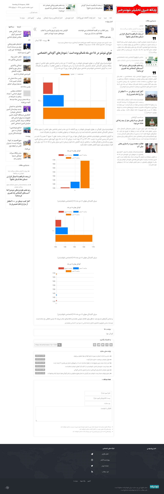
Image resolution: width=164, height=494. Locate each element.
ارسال (37, 40)
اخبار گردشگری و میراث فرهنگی (53, 18)
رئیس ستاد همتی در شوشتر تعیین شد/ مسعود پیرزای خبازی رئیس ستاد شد (19, 82)
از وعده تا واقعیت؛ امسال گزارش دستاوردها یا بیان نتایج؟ (91, 7)
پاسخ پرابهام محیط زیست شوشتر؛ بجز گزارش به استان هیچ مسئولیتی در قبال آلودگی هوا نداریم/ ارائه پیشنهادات (79, 373)
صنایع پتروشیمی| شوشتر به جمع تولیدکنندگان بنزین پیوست (19, 132)
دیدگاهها (11, 27)
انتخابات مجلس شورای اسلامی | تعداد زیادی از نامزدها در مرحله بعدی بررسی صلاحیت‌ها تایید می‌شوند (18, 97)
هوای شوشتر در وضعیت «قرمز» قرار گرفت (98, 360)
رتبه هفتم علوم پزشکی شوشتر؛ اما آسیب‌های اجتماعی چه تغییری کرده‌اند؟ (131, 68)
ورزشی (39, 18)
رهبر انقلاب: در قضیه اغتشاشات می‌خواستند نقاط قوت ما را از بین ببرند (93, 30)
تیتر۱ (105, 18)
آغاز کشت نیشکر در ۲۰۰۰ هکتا (95, 21)
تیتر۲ (99, 18)
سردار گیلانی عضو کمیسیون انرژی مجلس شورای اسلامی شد (18, 35)
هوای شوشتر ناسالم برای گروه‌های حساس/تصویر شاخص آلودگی (92, 370)
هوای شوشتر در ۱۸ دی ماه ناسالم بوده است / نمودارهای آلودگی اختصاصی (74, 53)
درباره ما (22, 18)
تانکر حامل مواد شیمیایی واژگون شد (14, 58)
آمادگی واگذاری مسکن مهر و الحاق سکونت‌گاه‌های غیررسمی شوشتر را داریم (19, 70)
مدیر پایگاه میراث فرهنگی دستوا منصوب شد (15, 156)
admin (81, 45)
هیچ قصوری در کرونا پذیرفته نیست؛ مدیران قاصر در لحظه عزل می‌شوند (18, 144)
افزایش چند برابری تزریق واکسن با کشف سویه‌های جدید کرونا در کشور (54, 30)
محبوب (26, 27)
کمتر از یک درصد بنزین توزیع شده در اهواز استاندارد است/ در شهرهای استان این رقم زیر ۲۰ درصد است (81, 363)
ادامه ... (80, 11)
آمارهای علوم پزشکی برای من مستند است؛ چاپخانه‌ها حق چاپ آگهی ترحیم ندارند (18, 48)
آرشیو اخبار (31, 18)
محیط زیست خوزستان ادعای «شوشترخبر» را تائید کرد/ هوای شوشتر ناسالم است (87, 366)
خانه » (110, 43)
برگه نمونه (82, 481)
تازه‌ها (19, 27)
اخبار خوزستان (69, 18)
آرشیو (106, 43)
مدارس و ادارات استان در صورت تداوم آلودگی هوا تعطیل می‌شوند (92, 356)
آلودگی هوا (109, 333)
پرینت (45, 41)
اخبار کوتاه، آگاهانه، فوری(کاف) (86, 18)
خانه (110, 18)
